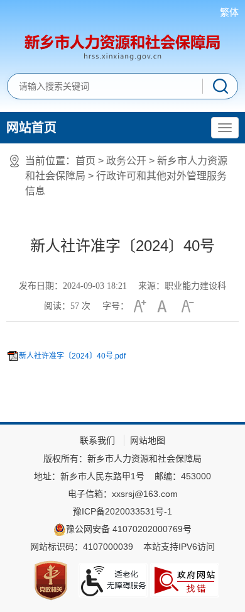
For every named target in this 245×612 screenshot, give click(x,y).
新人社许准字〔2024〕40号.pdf (72, 356)
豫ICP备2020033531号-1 (122, 511)
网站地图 (147, 440)
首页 (85, 160)
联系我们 (97, 440)
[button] (138, 306)
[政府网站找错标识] (184, 580)
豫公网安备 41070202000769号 (129, 529)
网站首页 (31, 128)
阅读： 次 (67, 306)
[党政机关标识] (51, 580)
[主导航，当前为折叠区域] (225, 127)
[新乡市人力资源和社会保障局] (122, 45)
